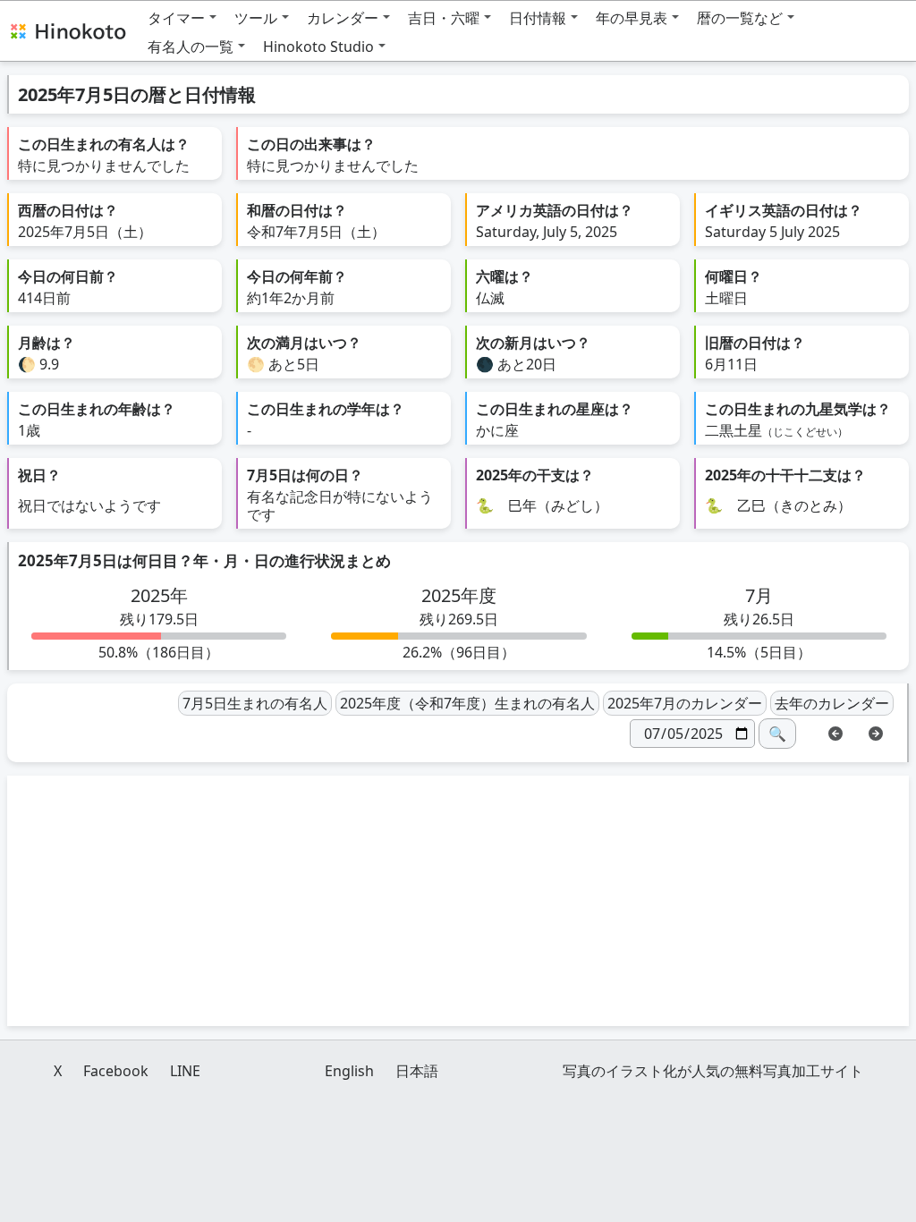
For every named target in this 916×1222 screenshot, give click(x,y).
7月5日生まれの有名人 (254, 703)
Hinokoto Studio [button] (318, 46)
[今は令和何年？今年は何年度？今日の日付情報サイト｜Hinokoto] (67, 30)
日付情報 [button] (537, 18)
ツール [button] (255, 18)
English (349, 1071)
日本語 (416, 1071)
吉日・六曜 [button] (443, 18)
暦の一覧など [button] (740, 18)
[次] (876, 732)
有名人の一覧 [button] (190, 46)
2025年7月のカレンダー (684, 703)
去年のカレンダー (832, 703)
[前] (835, 732)
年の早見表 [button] (631, 18)
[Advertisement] (458, 901)
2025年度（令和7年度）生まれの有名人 (467, 703)
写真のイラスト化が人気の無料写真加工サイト (713, 1071)
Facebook (115, 1071)
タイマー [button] (176, 18)
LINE (185, 1071)
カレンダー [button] (342, 18)
